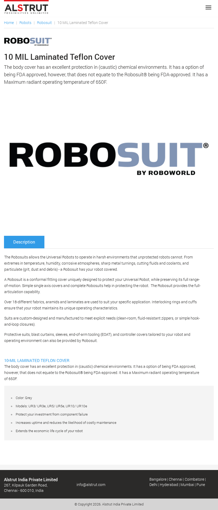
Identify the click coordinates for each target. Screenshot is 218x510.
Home (9, 22)
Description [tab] (24, 242)
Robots (25, 22)
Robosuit (44, 22)
